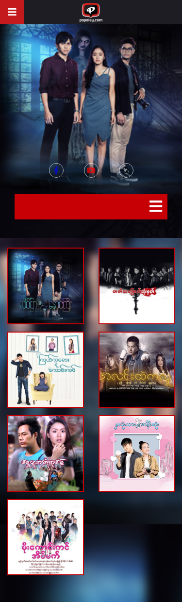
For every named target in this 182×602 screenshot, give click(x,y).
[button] (126, 170)
